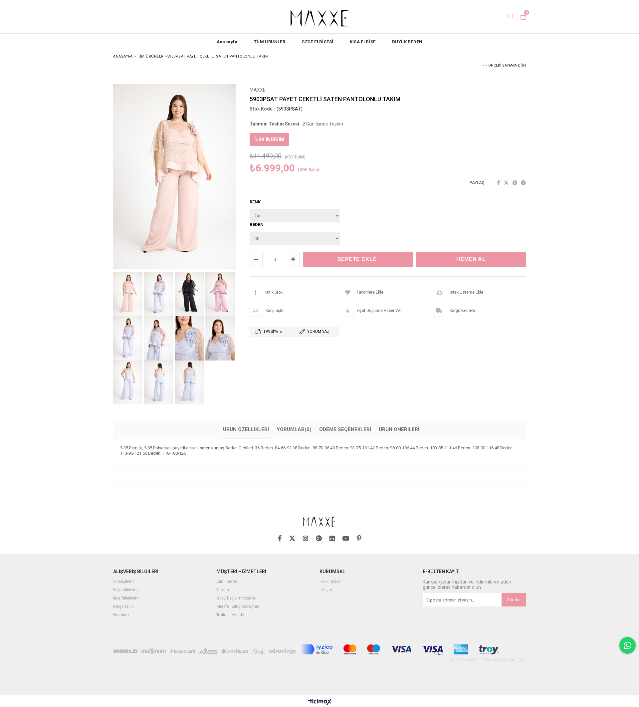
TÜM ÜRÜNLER (269, 41)
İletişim (326, 590)
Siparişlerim (123, 582)
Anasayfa (227, 41)
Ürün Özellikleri (246, 429)
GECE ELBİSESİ (317, 41)
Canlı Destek (227, 582)
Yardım (222, 590)
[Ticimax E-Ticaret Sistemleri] (319, 702)
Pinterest (515, 183)
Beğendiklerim (125, 590)
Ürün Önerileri (399, 429)
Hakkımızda (330, 582)
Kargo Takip (123, 606)
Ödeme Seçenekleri (345, 429)
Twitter (506, 183)
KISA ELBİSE (363, 41)
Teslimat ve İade (230, 615)
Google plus (523, 183)
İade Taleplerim (126, 598)
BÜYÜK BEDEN (407, 41)
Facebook (498, 183)
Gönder (514, 599)
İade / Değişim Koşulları (237, 598)
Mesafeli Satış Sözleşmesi (238, 606)
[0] (523, 16)
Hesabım (121, 615)
